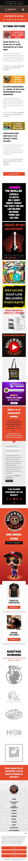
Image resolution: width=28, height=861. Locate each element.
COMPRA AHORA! (20, 1)
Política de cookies (7, 859)
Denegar (14, 851)
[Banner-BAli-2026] (14, 183)
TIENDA (14, 822)
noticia (11, 114)
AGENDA (14, 816)
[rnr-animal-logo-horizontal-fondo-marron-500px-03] (10, 8)
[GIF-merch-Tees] (14, 358)
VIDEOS (14, 810)
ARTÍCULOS (14, 827)
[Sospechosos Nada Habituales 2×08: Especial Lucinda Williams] (14, 126)
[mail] (22, 3)
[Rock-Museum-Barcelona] (14, 222)
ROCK (18, 67)
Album (16, 112)
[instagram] (12, 3)
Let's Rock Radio (7, 67)
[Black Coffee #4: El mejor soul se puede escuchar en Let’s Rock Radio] (14, 34)
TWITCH (14, 813)
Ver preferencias (14, 855)
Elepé (20, 112)
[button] (26, 833)
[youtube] (10, 3)
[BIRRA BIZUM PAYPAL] (14, 261)
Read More (6, 69)
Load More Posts (14, 174)
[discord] (20, 3)
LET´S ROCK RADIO (14, 802)
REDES (14, 819)
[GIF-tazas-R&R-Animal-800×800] (14, 309)
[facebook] (5, 3)
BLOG (14, 825)
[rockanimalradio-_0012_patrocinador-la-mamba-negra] (14, 744)
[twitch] (15, 3)
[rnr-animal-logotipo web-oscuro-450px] (14, 784)
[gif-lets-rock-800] (14, 285)
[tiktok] (17, 3)
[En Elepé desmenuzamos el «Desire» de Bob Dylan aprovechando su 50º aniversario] (14, 79)
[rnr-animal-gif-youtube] (14, 334)
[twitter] (7, 3)
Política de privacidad (15, 859)
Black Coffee (20, 66)
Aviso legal (23, 859)
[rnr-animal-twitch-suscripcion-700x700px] (14, 382)
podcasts (14, 67)
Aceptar (14, 848)
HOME (14, 799)
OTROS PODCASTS (14, 806)
